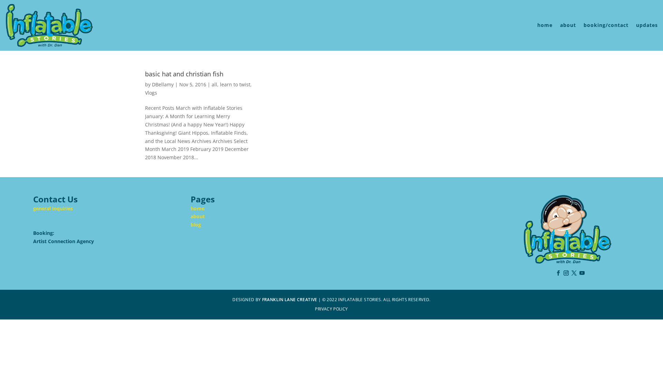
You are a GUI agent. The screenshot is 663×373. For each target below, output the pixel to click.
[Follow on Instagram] (566, 273)
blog (196, 224)
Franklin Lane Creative (289, 300)
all (214, 84)
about (568, 25)
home (544, 25)
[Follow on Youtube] (582, 273)
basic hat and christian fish (184, 74)
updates (647, 25)
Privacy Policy (331, 309)
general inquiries (53, 208)
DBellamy (163, 84)
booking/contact (606, 25)
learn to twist (235, 84)
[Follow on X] (574, 273)
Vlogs (151, 92)
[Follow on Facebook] (558, 273)
